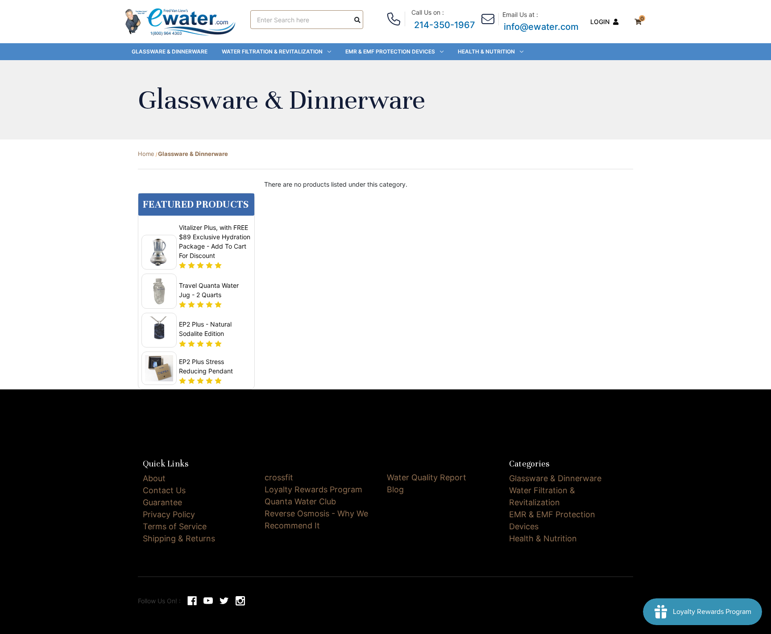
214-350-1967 (444, 25)
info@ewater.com (541, 26)
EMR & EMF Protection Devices (390, 51)
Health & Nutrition (486, 51)
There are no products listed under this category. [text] (335, 184)
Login (599, 21)
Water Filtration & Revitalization (272, 51)
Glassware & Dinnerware (169, 51)
